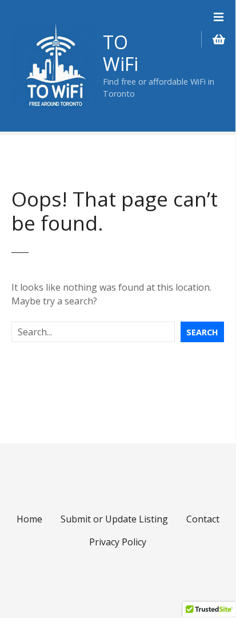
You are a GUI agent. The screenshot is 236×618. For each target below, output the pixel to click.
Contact (202, 519)
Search (202, 332)
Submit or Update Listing (114, 519)
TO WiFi (120, 53)
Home (29, 519)
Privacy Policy (117, 542)
